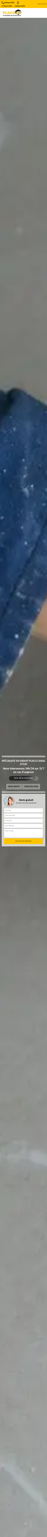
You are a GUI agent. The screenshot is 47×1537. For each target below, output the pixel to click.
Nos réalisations (23, 778)
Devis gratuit (14, 787)
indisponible (9, 3)
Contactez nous (31, 787)
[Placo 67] (12, 13)
